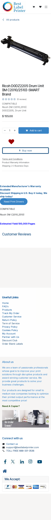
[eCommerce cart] (33, 7)
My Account (8, 333)
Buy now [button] (27, 150)
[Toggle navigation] (46, 7)
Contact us (12, 444)
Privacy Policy (9, 326)
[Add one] (14, 130)
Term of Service (11, 323)
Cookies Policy (10, 330)
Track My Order (10, 313)
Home (5, 303)
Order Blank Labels (12, 343)
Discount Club (9, 340)
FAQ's (5, 306)
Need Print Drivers (14, 201)
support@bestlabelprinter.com (22, 447)
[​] (5, 471)
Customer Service (11, 316)
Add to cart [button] (35, 130)
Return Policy (9, 320)
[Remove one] (4, 130)
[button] (11, 141)
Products (7, 309)
